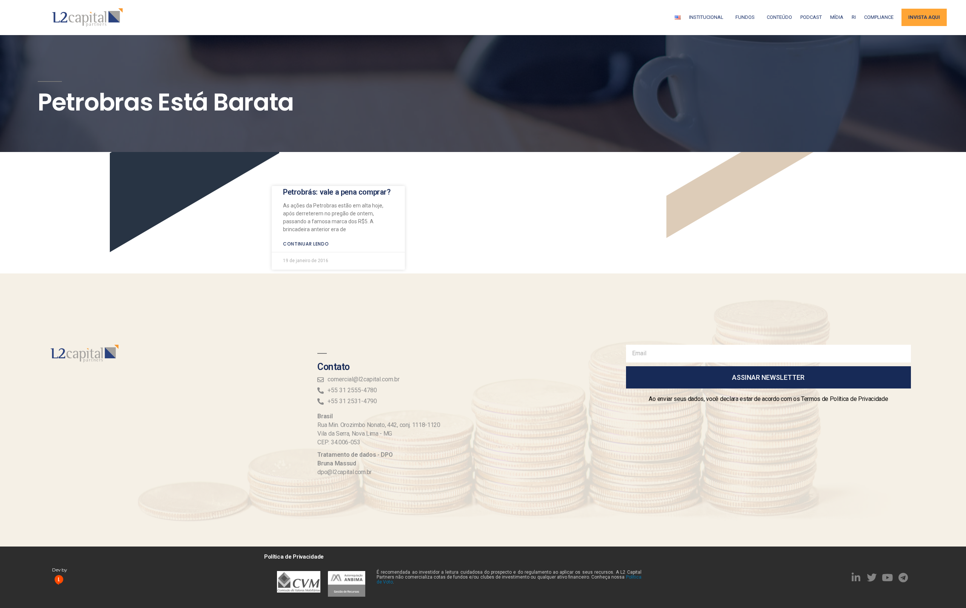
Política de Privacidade (294, 556)
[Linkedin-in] (856, 577)
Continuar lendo (306, 244)
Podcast (811, 17)
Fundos (745, 17)
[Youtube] (887, 577)
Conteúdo (779, 17)
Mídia (836, 17)
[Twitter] (872, 577)
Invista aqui (924, 17)
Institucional (706, 17)
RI (854, 17)
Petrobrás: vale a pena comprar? (337, 192)
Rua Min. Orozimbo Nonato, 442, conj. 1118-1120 (378, 424)
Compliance (879, 17)
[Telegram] (903, 577)
